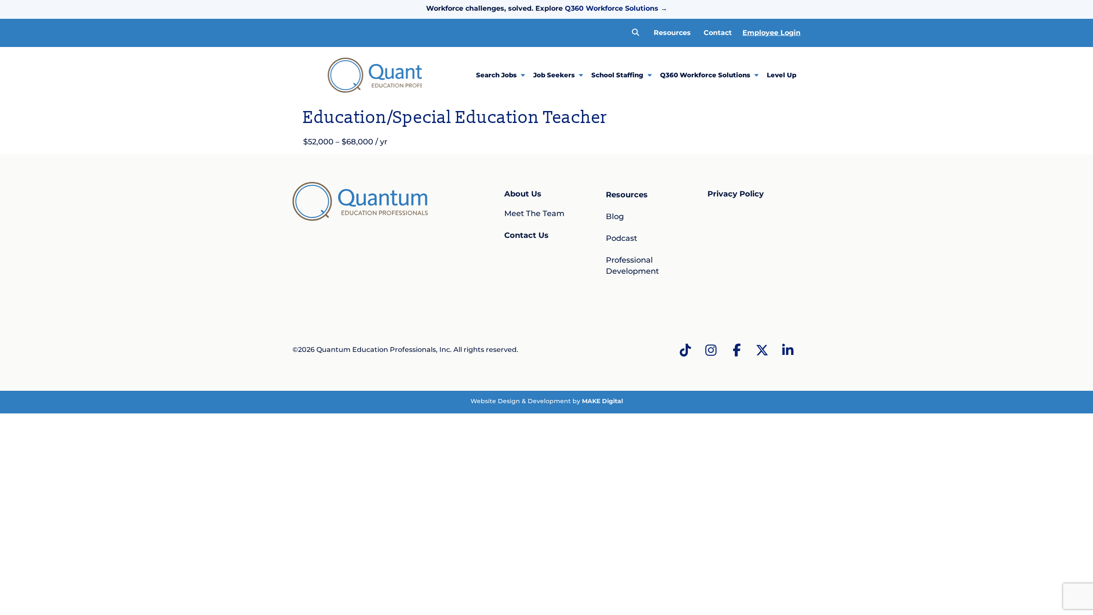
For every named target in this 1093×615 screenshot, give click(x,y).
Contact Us (526, 235)
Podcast (621, 238)
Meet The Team (534, 213)
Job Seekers (554, 75)
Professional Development (632, 265)
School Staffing (617, 75)
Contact (718, 33)
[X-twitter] (762, 350)
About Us (522, 194)
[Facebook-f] (736, 350)
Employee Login (771, 33)
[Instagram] (711, 350)
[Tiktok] (685, 350)
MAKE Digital (602, 401)
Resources (672, 33)
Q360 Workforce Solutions (611, 8)
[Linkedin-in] (788, 350)
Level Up (781, 75)
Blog (615, 216)
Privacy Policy (735, 194)
